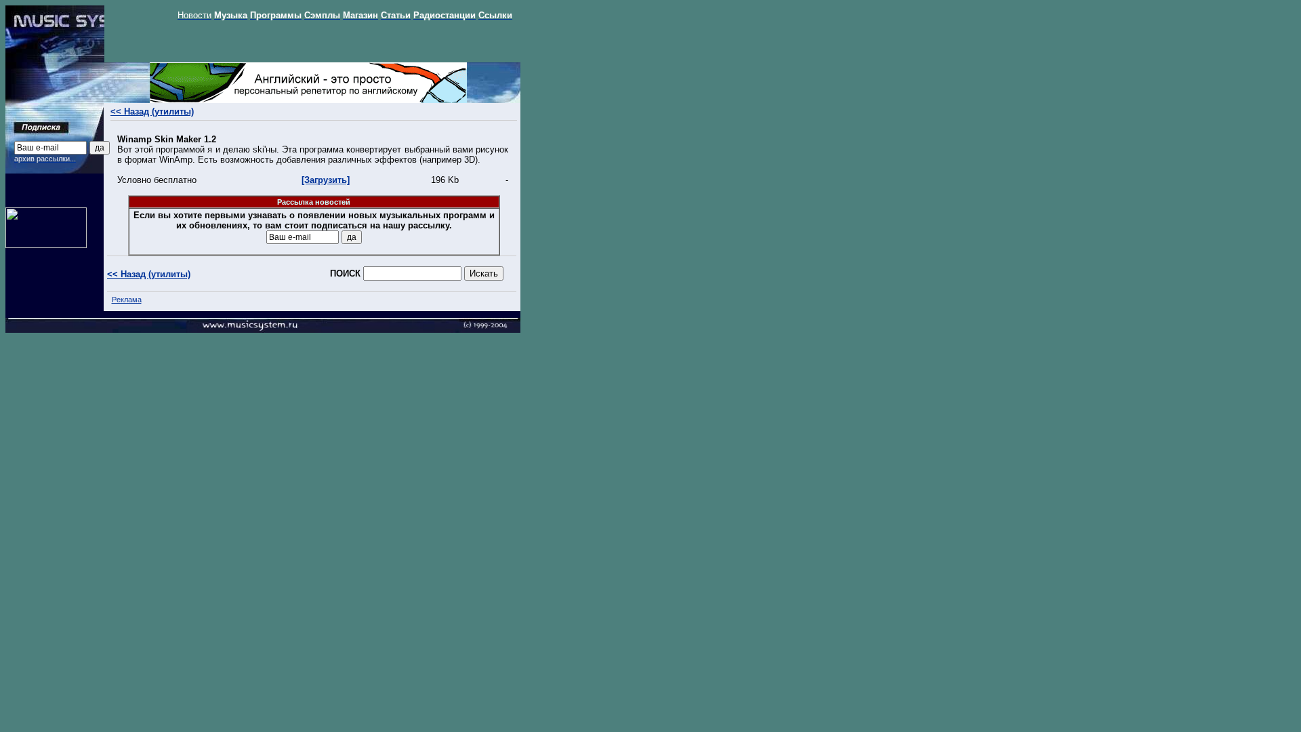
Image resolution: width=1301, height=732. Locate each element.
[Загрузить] (326, 180)
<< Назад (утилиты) (152, 111)
